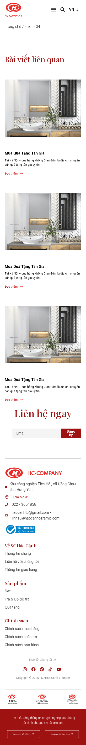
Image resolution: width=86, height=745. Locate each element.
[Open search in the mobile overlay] (62, 9)
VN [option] (71, 9)
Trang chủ (13, 26)
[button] (53, 9)
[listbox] (74, 9)
